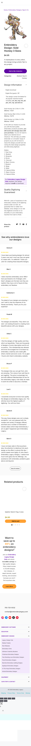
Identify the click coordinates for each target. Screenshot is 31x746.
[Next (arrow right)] (5, 701)
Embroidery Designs (15, 10)
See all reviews (15, 468)
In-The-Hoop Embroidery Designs (11, 668)
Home (6, 10)
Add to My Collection (15, 71)
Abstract (19, 76)
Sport (24, 10)
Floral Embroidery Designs (9, 660)
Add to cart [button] (15, 521)
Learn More (9, 586)
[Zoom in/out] (1, 698)
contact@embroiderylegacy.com (16, 612)
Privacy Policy (11, 693)
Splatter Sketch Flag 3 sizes (14, 512)
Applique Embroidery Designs (10, 665)
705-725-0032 (10, 608)
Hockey (24, 78)
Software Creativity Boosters (10, 651)
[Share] (9, 698)
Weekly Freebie (6, 643)
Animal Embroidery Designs (9, 671)
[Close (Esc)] (13, 698)
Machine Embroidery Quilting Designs (12, 663)
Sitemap (28, 693)
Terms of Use (20, 693)
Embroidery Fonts (7, 648)
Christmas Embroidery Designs (10, 654)
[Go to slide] (12, 525)
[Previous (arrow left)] (1, 701)
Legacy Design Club (7, 640)
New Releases (6, 645)
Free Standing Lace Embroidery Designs (13, 657)
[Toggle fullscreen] (5, 698)
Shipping (3, 693)
